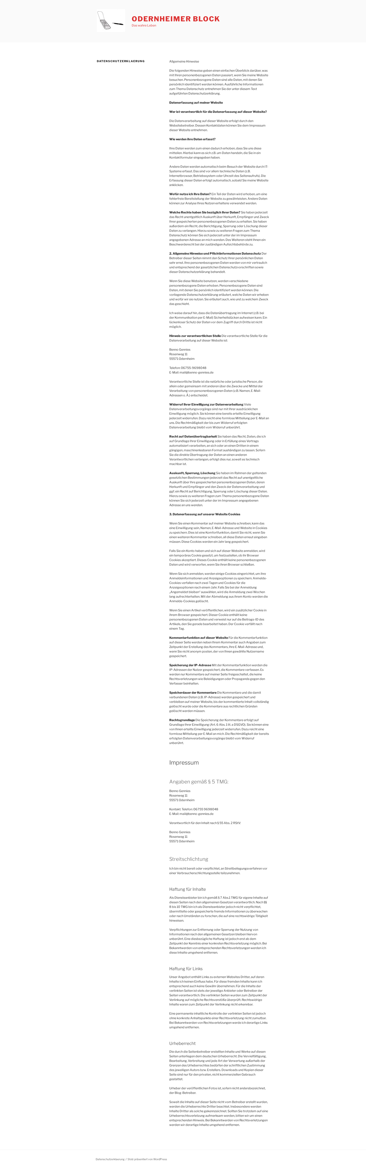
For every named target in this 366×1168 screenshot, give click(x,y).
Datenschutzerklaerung (110, 1159)
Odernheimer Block (176, 19)
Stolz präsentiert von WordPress (147, 1159)
